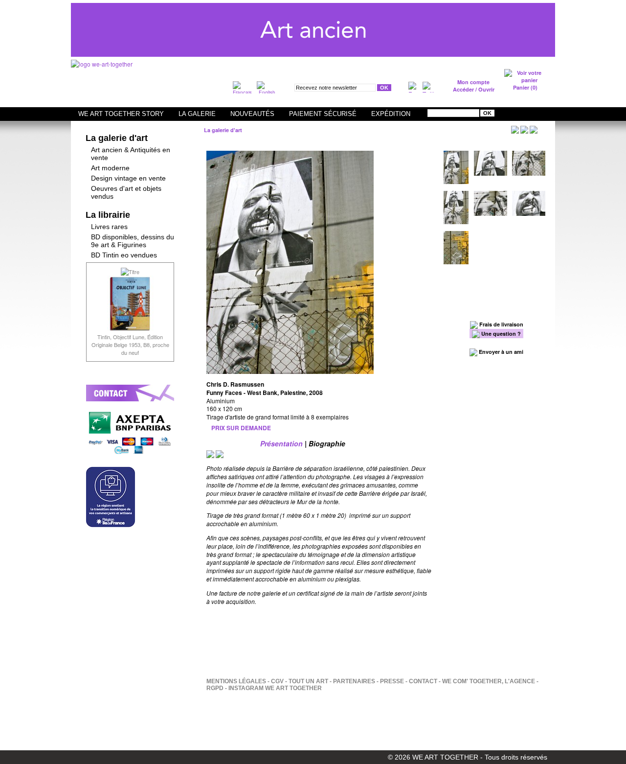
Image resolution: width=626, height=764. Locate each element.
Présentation (281, 443)
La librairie (108, 215)
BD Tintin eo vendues (124, 255)
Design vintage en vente (128, 178)
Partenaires (354, 681)
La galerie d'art (117, 138)
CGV (277, 681)
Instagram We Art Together (275, 688)
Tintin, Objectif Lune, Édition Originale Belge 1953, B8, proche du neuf (130, 344)
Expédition (390, 113)
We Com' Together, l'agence (488, 681)
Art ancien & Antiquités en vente (130, 154)
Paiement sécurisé (323, 113)
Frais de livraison (500, 324)
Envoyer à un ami (500, 351)
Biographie (327, 443)
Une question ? (500, 333)
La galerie (197, 113)
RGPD (215, 688)
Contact (423, 681)
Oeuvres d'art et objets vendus (126, 192)
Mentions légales (236, 681)
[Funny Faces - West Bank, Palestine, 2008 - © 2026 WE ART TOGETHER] (318, 370)
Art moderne (110, 168)
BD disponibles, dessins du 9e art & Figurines (132, 241)
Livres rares (109, 227)
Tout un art (308, 681)
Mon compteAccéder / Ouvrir (473, 85)
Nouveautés (252, 113)
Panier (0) (525, 87)
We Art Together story (121, 113)
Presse (392, 681)
